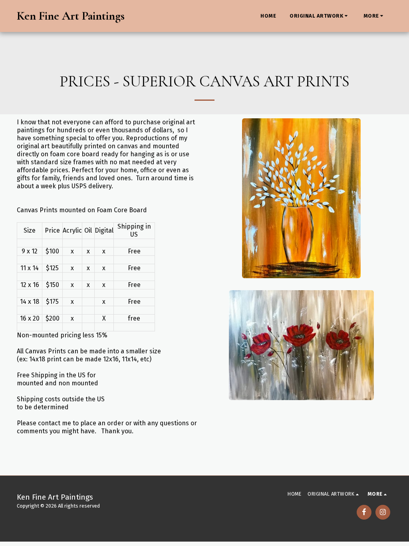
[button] (319, 16)
